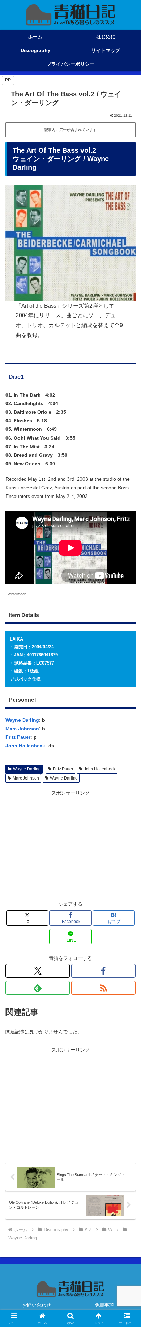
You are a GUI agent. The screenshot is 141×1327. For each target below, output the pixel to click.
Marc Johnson (22, 728)
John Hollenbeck (25, 745)
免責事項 (104, 1305)
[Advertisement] (70, 845)
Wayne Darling (22, 720)
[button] (127, 974)
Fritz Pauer (17, 737)
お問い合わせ (36, 1305)
